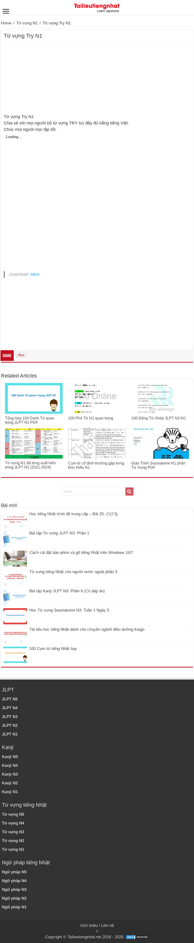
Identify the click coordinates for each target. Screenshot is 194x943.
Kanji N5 (10, 756)
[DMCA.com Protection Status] (137, 937)
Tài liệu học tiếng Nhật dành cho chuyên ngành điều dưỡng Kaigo (86, 629)
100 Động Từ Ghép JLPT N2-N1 (158, 418)
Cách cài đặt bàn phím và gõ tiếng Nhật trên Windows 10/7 (81, 552)
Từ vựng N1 (27, 23)
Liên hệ (107, 925)
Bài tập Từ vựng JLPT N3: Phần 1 (59, 533)
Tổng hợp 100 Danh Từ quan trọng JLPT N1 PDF (29, 420)
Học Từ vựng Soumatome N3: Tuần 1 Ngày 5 (69, 610)
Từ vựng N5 (13, 814)
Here (35, 274)
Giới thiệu (88, 925)
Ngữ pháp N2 (14, 898)
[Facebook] (97, 931)
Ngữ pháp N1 (14, 907)
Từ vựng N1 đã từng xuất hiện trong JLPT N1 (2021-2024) (30, 465)
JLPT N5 (10, 699)
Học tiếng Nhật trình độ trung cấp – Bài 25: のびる (73, 514)
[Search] (129, 492)
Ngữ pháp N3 (14, 889)
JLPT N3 (10, 716)
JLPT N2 (10, 725)
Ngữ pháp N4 (14, 881)
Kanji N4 (10, 765)
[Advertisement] (97, 78)
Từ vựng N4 (13, 823)
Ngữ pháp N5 (14, 872)
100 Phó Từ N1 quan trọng (90, 418)
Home (6, 23)
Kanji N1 (10, 792)
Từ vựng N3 (13, 832)
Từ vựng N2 (13, 840)
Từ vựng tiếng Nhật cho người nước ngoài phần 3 (73, 572)
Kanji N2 (10, 783)
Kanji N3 (10, 774)
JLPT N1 (10, 734)
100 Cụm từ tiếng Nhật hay (53, 648)
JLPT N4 (10, 708)
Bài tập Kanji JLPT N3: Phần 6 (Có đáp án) (67, 591)
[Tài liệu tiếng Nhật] (97, 7)
